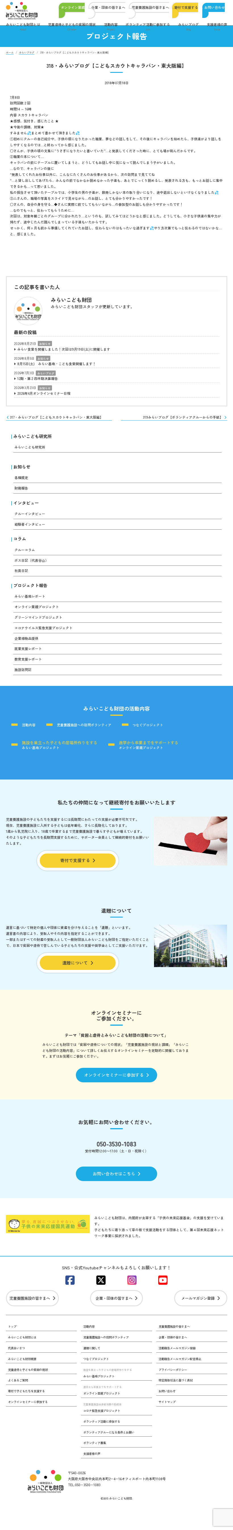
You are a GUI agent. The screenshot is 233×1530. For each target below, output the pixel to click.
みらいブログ (188, 26)
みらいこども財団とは (23, 26)
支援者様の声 (217, 26)
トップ (12, 1326)
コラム (19, 539)
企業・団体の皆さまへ (108, 7)
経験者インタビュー (29, 524)
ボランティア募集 (94, 1443)
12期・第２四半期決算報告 (37, 378)
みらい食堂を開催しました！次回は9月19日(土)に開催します (63, 349)
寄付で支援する (186, 7)
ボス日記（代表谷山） (31, 560)
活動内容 (111, 26)
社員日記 (21, 570)
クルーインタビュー (29, 513)
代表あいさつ (16, 1348)
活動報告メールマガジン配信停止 (180, 1359)
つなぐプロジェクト (147, 725)
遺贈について (75, 963)
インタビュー (26, 503)
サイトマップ (167, 1402)
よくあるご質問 (18, 1380)
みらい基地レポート (29, 596)
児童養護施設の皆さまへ (150, 7)
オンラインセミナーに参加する (114, 1075)
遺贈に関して (91, 1348)
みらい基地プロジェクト (59, 744)
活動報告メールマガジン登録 (177, 1348)
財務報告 (21, 488)
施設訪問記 (23, 669)
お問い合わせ (214, 7)
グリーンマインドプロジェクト (38, 617)
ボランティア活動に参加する (148, 26)
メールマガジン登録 (198, 1298)
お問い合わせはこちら (114, 1174)
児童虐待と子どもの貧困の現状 (72, 26)
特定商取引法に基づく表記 (176, 1380)
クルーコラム (24, 549)
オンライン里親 (73, 7)
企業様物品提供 (26, 638)
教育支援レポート (28, 659)
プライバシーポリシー (173, 1369)
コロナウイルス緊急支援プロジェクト (43, 627)
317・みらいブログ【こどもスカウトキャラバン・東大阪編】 (56, 417)
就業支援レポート (28, 648)
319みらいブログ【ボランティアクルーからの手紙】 (183, 417)
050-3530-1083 (116, 1143)
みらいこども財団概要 (22, 1359)
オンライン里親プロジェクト (36, 606)
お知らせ (45, 344)
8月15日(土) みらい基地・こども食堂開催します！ (56, 363)
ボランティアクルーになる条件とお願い (108, 1432)
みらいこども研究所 (32, 436)
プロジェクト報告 (30, 585)
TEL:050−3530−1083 (84, 1484)
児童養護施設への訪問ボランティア (84, 725)
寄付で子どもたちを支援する (26, 1391)
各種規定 (21, 477)
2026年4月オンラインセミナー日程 (43, 393)
